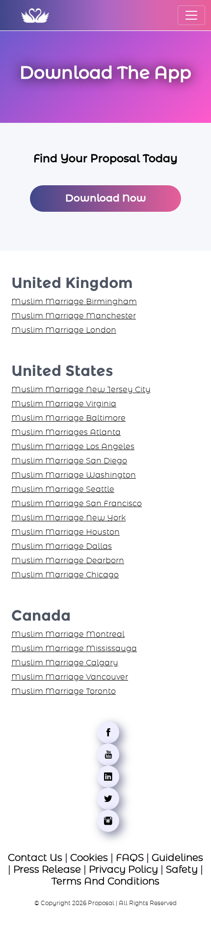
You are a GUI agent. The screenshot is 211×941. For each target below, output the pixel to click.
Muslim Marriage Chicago (65, 575)
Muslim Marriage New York (68, 518)
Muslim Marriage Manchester (73, 316)
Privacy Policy (123, 870)
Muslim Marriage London (63, 330)
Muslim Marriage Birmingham (74, 302)
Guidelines (177, 858)
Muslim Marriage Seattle (62, 489)
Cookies (89, 858)
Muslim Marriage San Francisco (76, 504)
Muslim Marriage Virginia (63, 404)
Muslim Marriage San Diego (69, 461)
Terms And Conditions (105, 881)
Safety (182, 870)
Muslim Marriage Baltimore (68, 418)
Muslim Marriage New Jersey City (81, 390)
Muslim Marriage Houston (65, 532)
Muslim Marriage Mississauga (74, 649)
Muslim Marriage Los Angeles (72, 447)
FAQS (130, 858)
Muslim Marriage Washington (73, 475)
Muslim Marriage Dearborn (67, 561)
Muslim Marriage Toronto (63, 691)
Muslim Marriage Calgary (64, 663)
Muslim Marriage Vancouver (69, 677)
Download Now (105, 198)
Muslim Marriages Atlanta (66, 432)
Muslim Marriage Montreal (68, 634)
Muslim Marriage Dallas (61, 546)
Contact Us (35, 858)
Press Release (47, 870)
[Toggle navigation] (191, 15)
